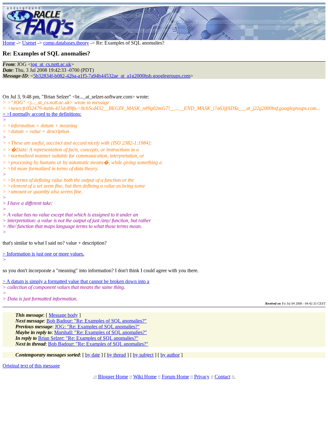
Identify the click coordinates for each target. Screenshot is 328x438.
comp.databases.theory (66, 43)
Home (9, 43)
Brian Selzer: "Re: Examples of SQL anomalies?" (88, 338)
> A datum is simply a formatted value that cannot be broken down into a (76, 281)
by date (92, 355)
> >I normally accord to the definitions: (42, 114)
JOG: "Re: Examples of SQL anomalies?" (97, 326)
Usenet (29, 43)
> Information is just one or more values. (43, 254)
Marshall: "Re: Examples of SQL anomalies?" (100, 332)
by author (170, 355)
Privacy (201, 376)
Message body (63, 315)
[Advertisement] (201, 22)
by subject (143, 355)
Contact (222, 376)
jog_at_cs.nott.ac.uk (51, 64)
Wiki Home (145, 376)
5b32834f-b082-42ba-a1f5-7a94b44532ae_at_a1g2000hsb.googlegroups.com (111, 76)
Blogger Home (113, 376)
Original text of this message (31, 365)
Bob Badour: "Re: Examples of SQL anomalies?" (96, 321)
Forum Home (175, 376)
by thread (116, 355)
